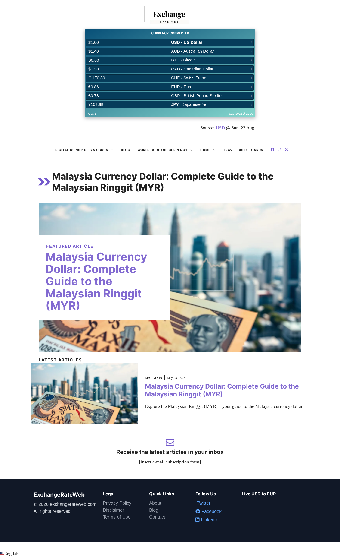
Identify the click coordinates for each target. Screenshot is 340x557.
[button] (170, 553)
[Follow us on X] (272, 150)
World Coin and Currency (163, 150)
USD (220, 127)
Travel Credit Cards (243, 150)
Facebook (211, 511)
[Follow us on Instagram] (279, 150)
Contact (157, 516)
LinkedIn (209, 519)
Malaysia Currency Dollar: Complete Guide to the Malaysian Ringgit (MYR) (96, 281)
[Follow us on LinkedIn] (286, 150)
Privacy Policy (117, 503)
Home (205, 150)
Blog (125, 150)
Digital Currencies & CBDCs (81, 150)
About (155, 503)
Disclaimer (113, 510)
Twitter (202, 503)
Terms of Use (116, 516)
